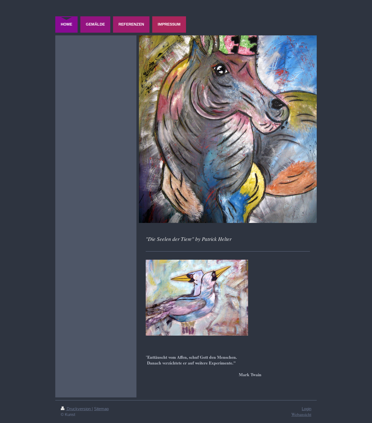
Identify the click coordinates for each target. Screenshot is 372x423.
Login (306, 408)
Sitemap (101, 408)
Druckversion (79, 408)
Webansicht (301, 414)
